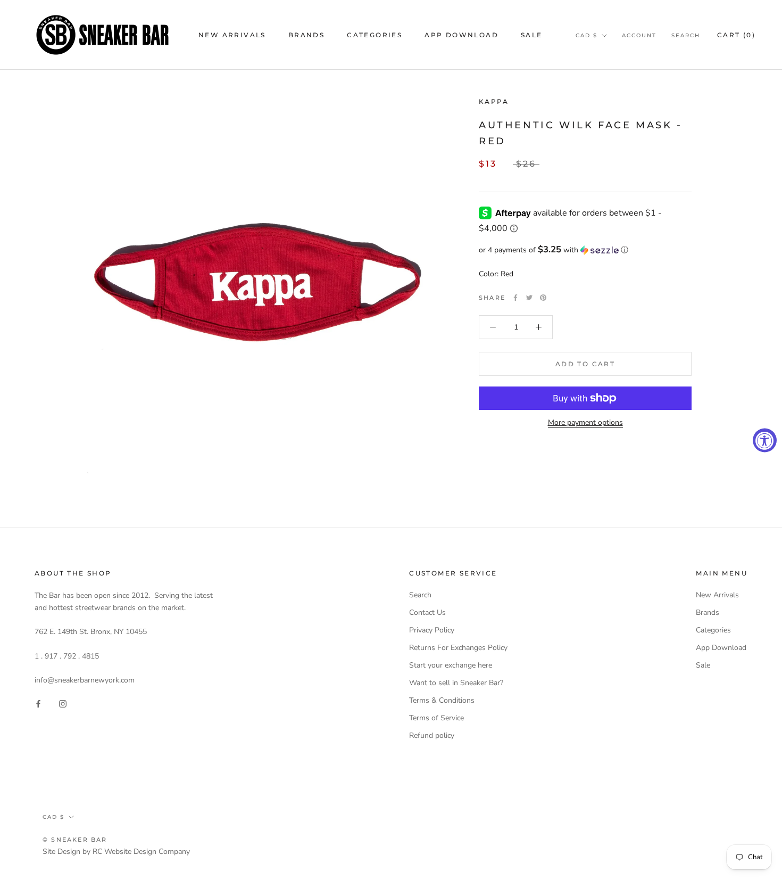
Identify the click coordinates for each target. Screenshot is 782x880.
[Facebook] (515, 297)
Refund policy (431, 735)
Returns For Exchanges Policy (458, 648)
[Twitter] (529, 297)
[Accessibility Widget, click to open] (765, 440)
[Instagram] (62, 703)
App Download (461, 35)
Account (639, 35)
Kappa (494, 101)
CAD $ (586, 35)
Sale (532, 35)
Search (685, 35)
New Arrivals (232, 35)
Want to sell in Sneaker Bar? (456, 683)
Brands (306, 35)
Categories (374, 35)
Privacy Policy (431, 630)
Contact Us (427, 612)
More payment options (585, 422)
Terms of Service (436, 718)
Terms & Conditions (442, 700)
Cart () (736, 35)
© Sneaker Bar (75, 839)
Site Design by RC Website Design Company (116, 851)
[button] (585, 250)
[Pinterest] (543, 297)
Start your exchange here (450, 665)
